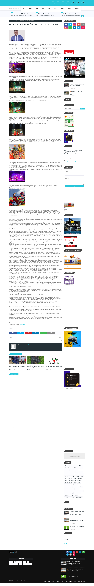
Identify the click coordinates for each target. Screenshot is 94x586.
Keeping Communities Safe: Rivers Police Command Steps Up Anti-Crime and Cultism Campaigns (21, 14)
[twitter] (58, 2)
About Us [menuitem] (30, 8)
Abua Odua (67, 465)
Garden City (81, 474)
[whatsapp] (68, 2)
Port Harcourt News (68, 486)
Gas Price (66, 476)
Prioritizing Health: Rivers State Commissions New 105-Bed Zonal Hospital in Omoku (46, 14)
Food (73, 474)
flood (81, 472)
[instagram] (63, 2)
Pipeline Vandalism (68, 482)
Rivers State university (69, 493)
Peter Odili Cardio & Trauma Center (75, 480)
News (14, 20)
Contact (17, 1)
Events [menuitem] (49, 8)
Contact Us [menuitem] (77, 8)
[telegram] (78, 2)
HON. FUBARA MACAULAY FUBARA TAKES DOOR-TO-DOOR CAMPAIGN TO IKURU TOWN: (17, 366)
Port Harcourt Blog (14, 26)
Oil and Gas (70, 478)
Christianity (74, 467)
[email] (83, 2)
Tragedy (66, 495)
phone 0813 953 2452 (78, 150)
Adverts (72, 465)
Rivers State (73, 491)
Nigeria (82, 476)
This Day (17, 322)
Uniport (76, 495)
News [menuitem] (37, 8)
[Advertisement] (35, 417)
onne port (80, 478)
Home (10, 1)
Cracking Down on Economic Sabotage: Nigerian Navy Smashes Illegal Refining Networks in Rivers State (35, 366)
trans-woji (71, 495)
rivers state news (80, 491)
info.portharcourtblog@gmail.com (70, 161)
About (14, 1)
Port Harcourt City (74, 484)
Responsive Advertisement (75, 456)
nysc (66, 478)
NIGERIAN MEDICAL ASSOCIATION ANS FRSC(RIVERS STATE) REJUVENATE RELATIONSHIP (77, 86)
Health (74, 476)
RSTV (75, 493)
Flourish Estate (67, 474)
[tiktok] (83, 27)
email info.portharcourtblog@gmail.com (69, 151)
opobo (66, 480)
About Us (76, 538)
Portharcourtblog (14, 8)
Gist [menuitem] (43, 8)
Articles (76, 465)
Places (74, 482)
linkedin (75, 151)
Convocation (80, 467)
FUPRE (76, 474)
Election (73, 472)
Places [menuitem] (55, 8)
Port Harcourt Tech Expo (78, 486)
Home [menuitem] (24, 8)
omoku (75, 478)
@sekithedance (23, 324)
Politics (79, 482)
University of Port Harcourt (69, 497)
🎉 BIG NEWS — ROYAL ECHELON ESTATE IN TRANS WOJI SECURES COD (76, 93)
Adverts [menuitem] (69, 8)
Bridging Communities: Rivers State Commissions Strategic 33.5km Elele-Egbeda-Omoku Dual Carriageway (71, 14)
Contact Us (66, 153)
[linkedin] (74, 27)
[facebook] (53, 2)
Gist (70, 476)
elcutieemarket (67, 472)
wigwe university (79, 497)
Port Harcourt (67, 484)
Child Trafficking (68, 467)
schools (79, 493)
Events (78, 472)
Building (80, 465)
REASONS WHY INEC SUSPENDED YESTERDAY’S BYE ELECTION (77, 527)
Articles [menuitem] (62, 8)
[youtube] (73, 2)
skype (76, 153)
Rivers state (67, 491)
